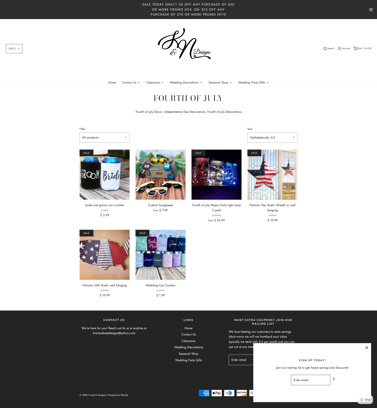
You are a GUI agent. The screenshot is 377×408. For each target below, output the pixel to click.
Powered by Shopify (118, 395)
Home (112, 82)
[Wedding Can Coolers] (160, 255)
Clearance (188, 341)
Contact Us (188, 334)
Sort (249, 129)
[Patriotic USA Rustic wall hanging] (105, 255)
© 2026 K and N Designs (93, 395)
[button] (14, 48)
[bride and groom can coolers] (105, 175)
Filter (82, 129)
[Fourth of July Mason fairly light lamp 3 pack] (216, 175)
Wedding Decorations (188, 347)
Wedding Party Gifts (188, 360)
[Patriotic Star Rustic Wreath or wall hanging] (272, 175)
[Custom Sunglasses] (160, 175)
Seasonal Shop (188, 353)
